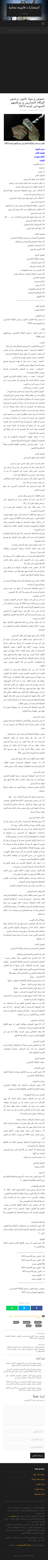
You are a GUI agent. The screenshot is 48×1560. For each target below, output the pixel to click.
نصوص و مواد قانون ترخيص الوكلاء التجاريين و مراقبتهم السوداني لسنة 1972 (27, 102)
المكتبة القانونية (35, 1316)
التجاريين (37, 1322)
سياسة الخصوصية (24, 1545)
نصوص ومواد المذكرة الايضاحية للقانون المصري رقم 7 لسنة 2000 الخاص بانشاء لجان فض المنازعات (22, 1370)
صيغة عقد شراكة (38, 1479)
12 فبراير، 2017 (40, 110)
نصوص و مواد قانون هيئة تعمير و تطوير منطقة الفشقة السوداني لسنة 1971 (25, 1336)
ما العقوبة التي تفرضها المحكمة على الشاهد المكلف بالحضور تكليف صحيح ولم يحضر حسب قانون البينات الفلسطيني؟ (25, 1348)
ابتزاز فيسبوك (39, 1494)
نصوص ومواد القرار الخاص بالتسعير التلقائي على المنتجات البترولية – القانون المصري (23, 1376)
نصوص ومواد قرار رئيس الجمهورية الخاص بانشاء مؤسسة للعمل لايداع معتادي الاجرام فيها (23, 1364)
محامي (13, 1516)
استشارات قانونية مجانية (24, 7)
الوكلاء (16, 1322)
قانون (28, 1326)
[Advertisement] (24, 69)
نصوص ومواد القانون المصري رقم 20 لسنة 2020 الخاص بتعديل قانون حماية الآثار (23, 1389)
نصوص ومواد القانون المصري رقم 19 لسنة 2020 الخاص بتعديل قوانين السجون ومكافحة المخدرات (23, 1383)
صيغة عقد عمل (39, 1474)
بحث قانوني (40, 1484)
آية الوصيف (32, 110)
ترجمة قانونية (39, 1489)
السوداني (26, 1322)
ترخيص (38, 1326)
